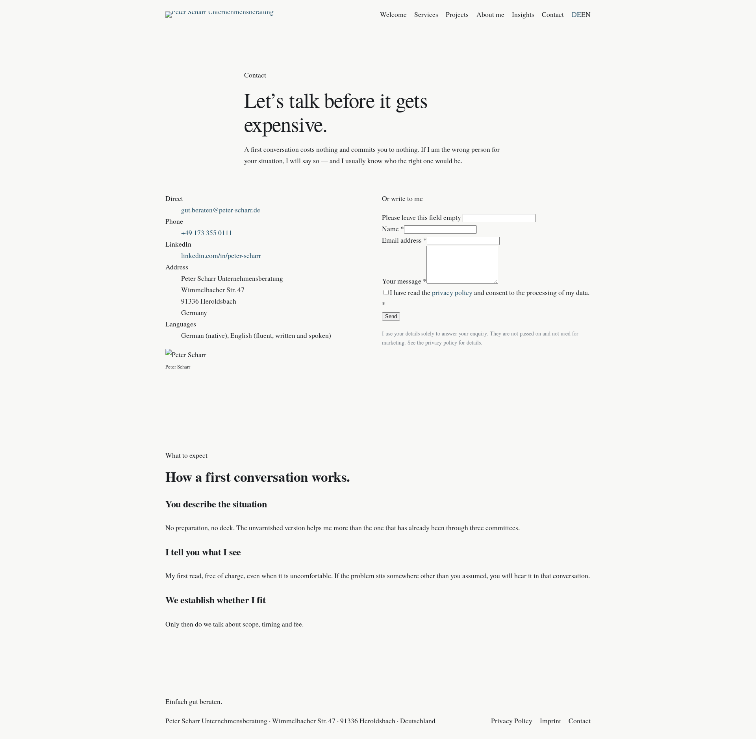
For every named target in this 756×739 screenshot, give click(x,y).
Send (391, 316)
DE (576, 14)
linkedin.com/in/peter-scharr (221, 255)
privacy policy (452, 292)
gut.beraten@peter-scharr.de (220, 209)
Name (393, 228)
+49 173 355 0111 (206, 232)
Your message (404, 281)
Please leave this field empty (422, 217)
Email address (404, 240)
